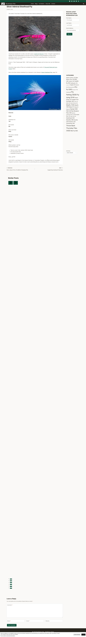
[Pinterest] (72, 1)
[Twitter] (78, 1)
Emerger (74, 89)
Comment (10, 605)
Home (32, 3)
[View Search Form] (83, 4)
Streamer (72, 121)
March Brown (74, 103)
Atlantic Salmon (71, 77)
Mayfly (70, 105)
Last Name (68, 23)
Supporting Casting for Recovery (55, 169)
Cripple (72, 84)
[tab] (11, 579)
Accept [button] (83, 634)
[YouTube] (74, 1)
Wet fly (74, 131)
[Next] (15, 183)
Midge (71, 107)
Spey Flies (73, 116)
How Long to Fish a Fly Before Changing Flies (17, 169)
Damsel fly (71, 87)
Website (47, 621)
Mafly (68, 103)
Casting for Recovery (39, 53)
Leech (76, 101)
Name (9, 621)
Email (28, 621)
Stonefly (70, 120)
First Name (68, 18)
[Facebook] (76, 1)
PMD (68, 111)
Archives (68, 151)
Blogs (36, 3)
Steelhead (70, 118)
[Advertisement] (71, 54)
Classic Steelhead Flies (46, 72)
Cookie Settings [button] (77, 634)
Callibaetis (73, 83)
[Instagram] (70, 1)
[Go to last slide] (10, 183)
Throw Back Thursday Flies (71, 128)
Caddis (71, 81)
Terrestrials (70, 123)
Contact (53, 3)
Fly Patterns (41, 3)
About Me (48, 3)
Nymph (74, 109)
